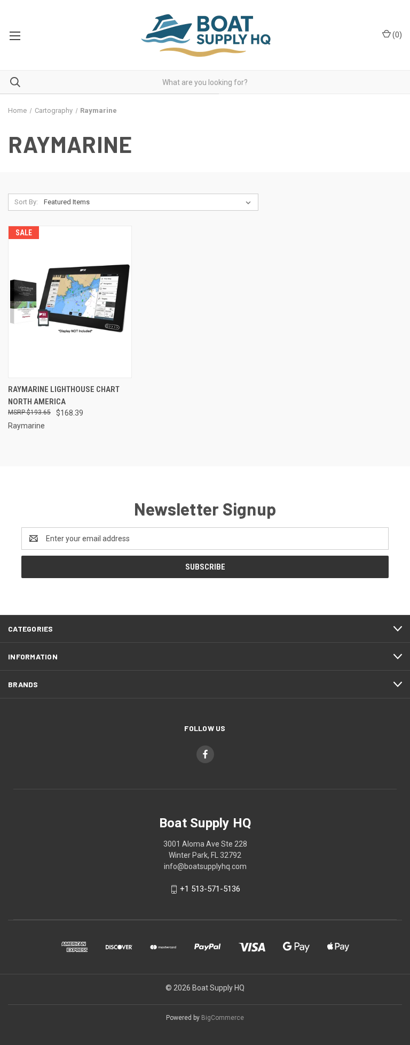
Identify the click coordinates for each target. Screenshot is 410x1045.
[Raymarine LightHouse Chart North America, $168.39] (70, 302)
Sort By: (26, 202)
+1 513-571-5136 (210, 889)
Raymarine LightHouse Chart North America (64, 395)
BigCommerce (222, 1017)
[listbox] (149, 202)
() (396, 34)
